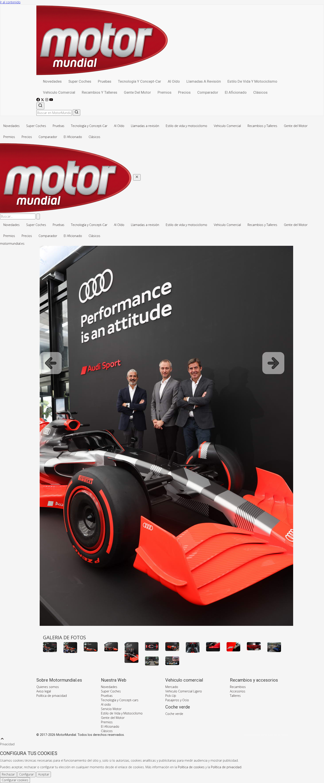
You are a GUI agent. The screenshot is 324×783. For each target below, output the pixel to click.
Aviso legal (43, 691)
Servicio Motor (111, 709)
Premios (164, 92)
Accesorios (237, 691)
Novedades (52, 81)
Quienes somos (47, 687)
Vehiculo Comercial (59, 92)
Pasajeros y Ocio (177, 700)
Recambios (238, 687)
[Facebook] (38, 100)
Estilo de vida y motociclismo (252, 81)
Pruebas (104, 81)
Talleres (235, 696)
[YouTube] (51, 100)
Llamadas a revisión (203, 81)
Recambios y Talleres (99, 92)
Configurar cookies (15, 780)
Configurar (26, 774)
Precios (184, 92)
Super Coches (79, 81)
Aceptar (43, 774)
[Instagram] (47, 100)
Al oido (106, 704)
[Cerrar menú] (137, 177)
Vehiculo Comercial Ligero (183, 691)
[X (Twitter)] (43, 100)
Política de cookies (191, 767)
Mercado (171, 687)
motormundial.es (12, 243)
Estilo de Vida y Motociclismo (122, 713)
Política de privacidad (51, 696)
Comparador (207, 92)
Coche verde (174, 714)
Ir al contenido (10, 2)
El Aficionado (236, 92)
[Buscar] (40, 106)
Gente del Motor (137, 92)
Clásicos (260, 92)
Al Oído (174, 81)
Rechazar (8, 774)
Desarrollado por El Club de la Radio (266, 734)
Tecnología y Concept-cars (119, 700)
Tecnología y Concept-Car (139, 81)
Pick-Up (170, 696)
